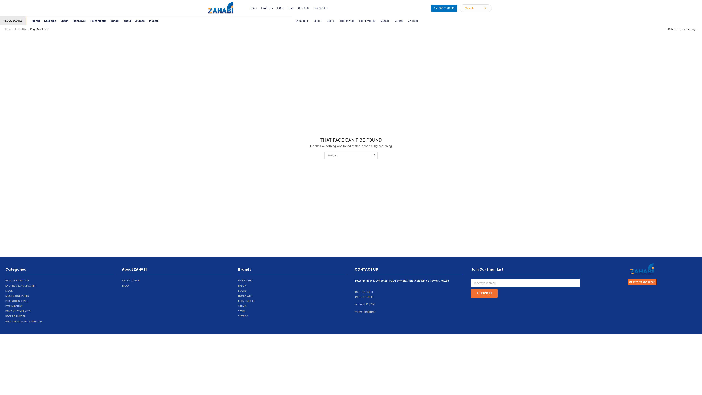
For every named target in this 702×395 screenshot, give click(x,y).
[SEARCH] (374, 155)
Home (8, 29)
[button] (476, 8)
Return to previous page (682, 29)
